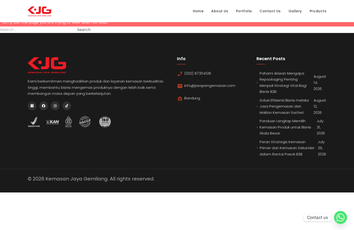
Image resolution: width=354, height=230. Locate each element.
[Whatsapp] (340, 217)
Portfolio (244, 11)
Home (198, 11)
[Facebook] (43, 106)
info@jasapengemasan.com (209, 85)
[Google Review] (32, 106)
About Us (219, 11)
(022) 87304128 (197, 73)
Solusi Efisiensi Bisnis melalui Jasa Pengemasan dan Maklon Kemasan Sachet (293, 106)
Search (84, 29)
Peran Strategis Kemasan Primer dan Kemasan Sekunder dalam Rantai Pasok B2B (293, 148)
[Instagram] (55, 106)
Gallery (295, 11)
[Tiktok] (66, 106)
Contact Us (270, 11)
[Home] (39, 11)
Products (318, 11)
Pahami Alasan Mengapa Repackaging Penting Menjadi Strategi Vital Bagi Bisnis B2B (293, 82)
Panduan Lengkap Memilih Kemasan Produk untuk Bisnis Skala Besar (292, 127)
